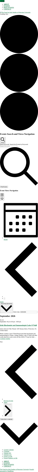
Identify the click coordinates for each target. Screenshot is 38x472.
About (6, 4)
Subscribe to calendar (6, 419)
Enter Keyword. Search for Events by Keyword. (14, 144)
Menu (2, 1)
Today (2, 302)
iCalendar (6, 451)
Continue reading (5, 338)
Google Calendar (9, 450)
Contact (7, 9)
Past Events (9, 7)
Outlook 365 (7, 453)
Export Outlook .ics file (10, 458)
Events (7, 6)
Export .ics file (8, 456)
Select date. (16, 312)
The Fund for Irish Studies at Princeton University (14, 469)
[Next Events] (4, 299)
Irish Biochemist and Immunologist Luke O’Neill (18, 325)
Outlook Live (8, 455)
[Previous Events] (21, 296)
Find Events (4, 187)
